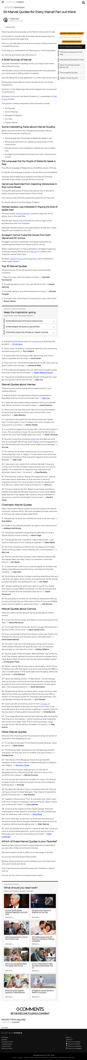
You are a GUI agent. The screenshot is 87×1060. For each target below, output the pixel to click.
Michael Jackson (23, 214)
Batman (34, 252)
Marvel (17, 845)
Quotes (21, 1019)
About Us (68, 1037)
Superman (32, 259)
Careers (32, 1057)
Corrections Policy (53, 1057)
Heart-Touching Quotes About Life (70, 66)
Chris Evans (18, 344)
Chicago (43, 704)
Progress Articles (7, 1044)
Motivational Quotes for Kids (72, 60)
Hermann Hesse (22, 765)
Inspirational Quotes (19, 7)
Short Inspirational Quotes (70, 47)
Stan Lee (46, 398)
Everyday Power (8, 7)
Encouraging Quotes (68, 73)
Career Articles (6, 1046)
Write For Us (38, 1057)
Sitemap (4, 1039)
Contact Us (69, 1039)
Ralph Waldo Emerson (43, 373)
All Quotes (5, 1037)
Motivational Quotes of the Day (71, 53)
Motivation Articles (7, 1042)
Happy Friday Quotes (69, 78)
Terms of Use (45, 1057)
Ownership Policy (63, 1057)
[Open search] (83, 2)
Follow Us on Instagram (74, 1048)
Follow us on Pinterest (74, 1046)
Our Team (20, 1057)
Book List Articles (7, 1048)
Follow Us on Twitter (73, 1044)
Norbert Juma (14, 18)
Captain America (17, 259)
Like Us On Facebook (73, 1042)
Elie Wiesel (37, 814)
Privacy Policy (71, 1057)
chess (35, 341)
